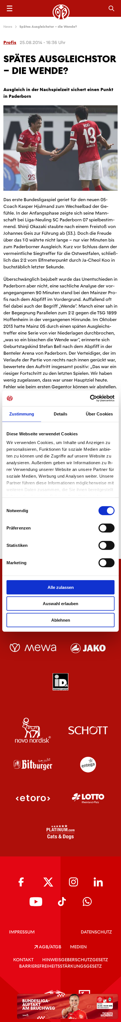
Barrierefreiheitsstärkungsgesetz (60, 966)
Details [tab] (61, 413)
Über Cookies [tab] (99, 413)
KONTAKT (23, 960)
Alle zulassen (61, 587)
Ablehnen (60, 619)
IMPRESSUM (22, 932)
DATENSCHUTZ (96, 932)
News (7, 26)
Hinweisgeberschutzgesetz (75, 960)
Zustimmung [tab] (21, 413)
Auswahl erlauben (60, 603)
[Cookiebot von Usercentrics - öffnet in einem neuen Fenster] (90, 398)
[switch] (106, 527)
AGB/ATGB (49, 947)
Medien (78, 947)
